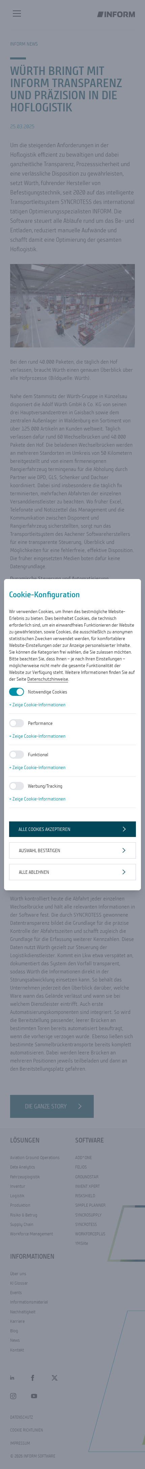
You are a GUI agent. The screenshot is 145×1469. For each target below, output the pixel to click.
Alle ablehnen (34, 872)
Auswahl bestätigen (39, 850)
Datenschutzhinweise (47, 679)
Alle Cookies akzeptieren (44, 829)
